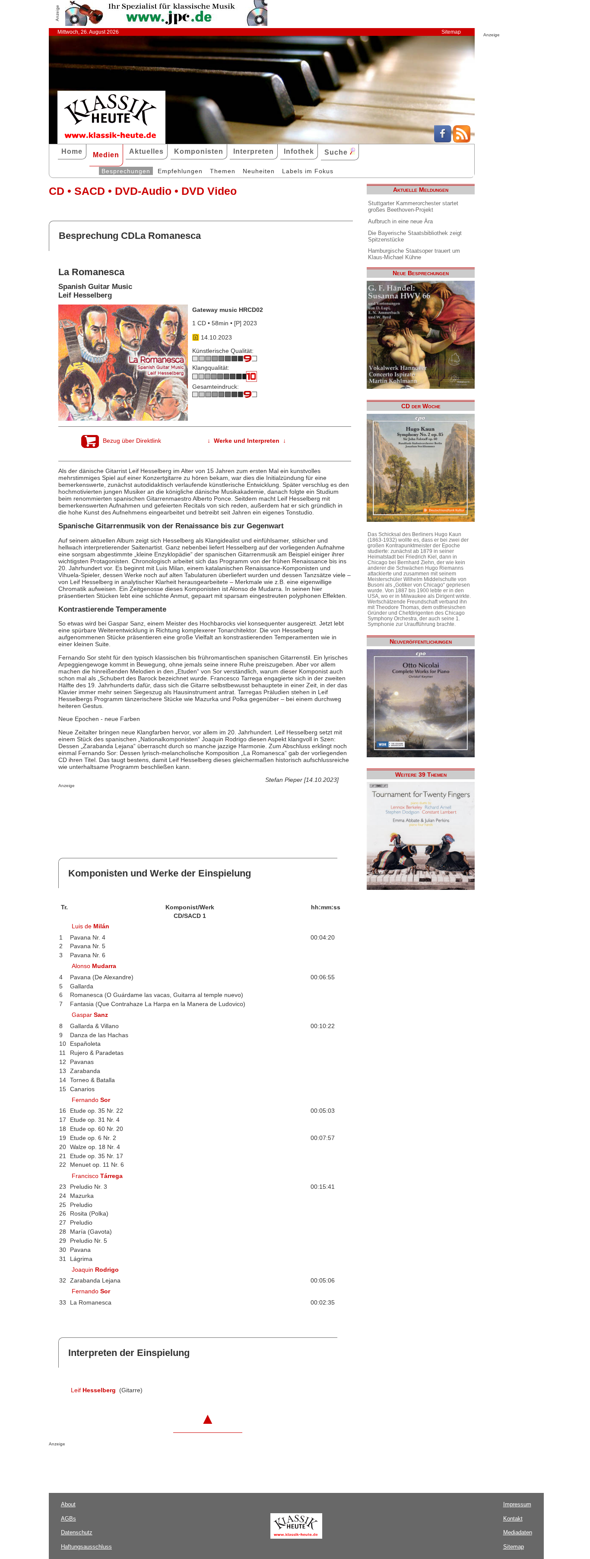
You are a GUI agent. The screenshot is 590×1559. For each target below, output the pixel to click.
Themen (222, 171)
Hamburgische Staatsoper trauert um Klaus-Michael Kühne (414, 254)
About (68, 1504)
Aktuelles (146, 151)
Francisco (97, 1175)
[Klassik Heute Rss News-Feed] (461, 140)
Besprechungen (126, 171)
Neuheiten (259, 171)
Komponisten (198, 151)
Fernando (91, 1099)
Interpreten (253, 151)
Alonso (94, 965)
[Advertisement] (159, 805)
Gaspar (90, 1014)
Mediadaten (517, 1532)
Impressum (517, 1504)
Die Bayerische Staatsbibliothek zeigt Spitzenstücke (415, 236)
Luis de (90, 926)
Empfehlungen (180, 171)
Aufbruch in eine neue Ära (400, 221)
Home (71, 151)
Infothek (299, 151)
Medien (106, 155)
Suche (337, 152)
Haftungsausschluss (86, 1546)
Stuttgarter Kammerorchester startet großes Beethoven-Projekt (413, 206)
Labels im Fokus (307, 171)
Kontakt (513, 1518)
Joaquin (95, 1269)
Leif (93, 1390)
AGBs (68, 1518)
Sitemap (451, 32)
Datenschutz (76, 1532)
